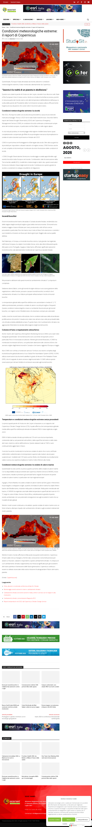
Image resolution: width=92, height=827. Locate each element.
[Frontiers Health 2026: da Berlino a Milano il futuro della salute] (31, 748)
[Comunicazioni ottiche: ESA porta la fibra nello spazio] (31, 677)
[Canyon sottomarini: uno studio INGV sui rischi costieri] (50, 677)
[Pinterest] (23, 617)
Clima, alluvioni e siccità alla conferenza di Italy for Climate (21, 586)
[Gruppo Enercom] (76, 114)
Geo (7, 27)
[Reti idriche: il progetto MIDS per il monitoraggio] (31, 769)
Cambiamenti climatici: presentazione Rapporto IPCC (20, 598)
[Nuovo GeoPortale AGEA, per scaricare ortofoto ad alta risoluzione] (11, 697)
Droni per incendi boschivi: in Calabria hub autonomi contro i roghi (11, 686)
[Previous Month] (84, 150)
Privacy (72, 823)
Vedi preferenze (83, 819)
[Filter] (67, 143)
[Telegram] (44, 617)
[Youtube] (88, 2)
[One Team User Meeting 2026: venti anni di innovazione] (50, 748)
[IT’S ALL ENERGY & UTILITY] (30, 657)
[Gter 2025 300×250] (76, 85)
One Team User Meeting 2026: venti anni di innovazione (28, 24)
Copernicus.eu (11, 577)
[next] (89, 24)
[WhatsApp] (27, 617)
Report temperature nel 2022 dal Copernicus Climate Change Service (25, 601)
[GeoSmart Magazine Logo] (11, 801)
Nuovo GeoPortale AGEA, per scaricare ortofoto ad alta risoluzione (10, 707)
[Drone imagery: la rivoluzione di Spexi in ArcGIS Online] (50, 697)
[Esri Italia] (52, 13)
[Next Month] (88, 150)
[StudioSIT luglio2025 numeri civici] (76, 53)
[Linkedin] (74, 2)
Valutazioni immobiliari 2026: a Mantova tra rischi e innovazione (11, 758)
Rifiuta (69, 819)
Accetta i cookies (54, 819)
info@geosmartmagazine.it (41, 813)
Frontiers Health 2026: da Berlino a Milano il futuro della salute (30, 758)
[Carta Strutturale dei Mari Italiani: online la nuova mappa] (31, 697)
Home (3, 27)
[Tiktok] (77, 2)
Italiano (74, 825)
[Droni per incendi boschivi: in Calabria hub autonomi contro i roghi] (11, 677)
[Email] (35, 617)
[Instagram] (85, 2)
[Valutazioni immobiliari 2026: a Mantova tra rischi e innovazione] (11, 748)
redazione (12, 38)
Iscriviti (77, 137)
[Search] (64, 143)
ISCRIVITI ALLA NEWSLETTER (72, 120)
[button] (88, 19)
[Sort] (71, 143)
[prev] (86, 24)
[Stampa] (40, 617)
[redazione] (3, 39)
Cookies (65, 823)
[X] (19, 617)
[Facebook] (81, 2)
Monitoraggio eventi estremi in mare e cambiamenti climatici (22, 589)
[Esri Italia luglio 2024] (30, 630)
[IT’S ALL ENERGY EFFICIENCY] (30, 643)
